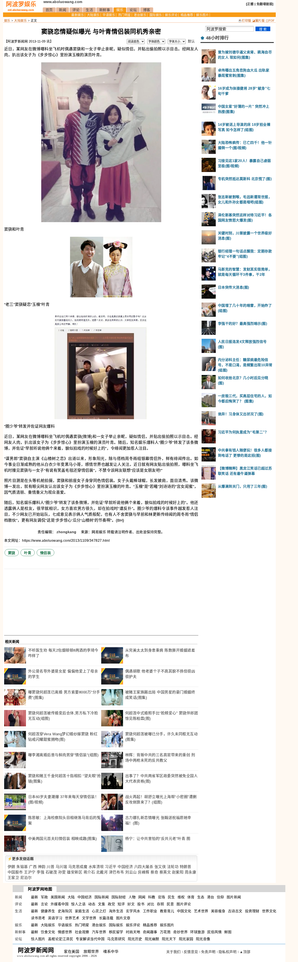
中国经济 (125, 867)
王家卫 (13, 878)
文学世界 (89, 918)
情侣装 (45, 553)
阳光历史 (135, 939)
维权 (181, 897)
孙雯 (62, 872)
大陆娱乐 (93, 15)
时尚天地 (133, 932)
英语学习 (55, 918)
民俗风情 (214, 932)
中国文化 (184, 911)
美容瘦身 (218, 911)
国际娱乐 (155, 15)
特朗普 (185, 867)
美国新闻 (58, 897)
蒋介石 (89, 872)
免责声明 (208, 952)
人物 (132, 897)
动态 (91, 904)
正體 (250, 4)
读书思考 (38, 918)
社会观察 (82, 932)
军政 (44, 897)
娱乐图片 (202, 15)
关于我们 (173, 952)
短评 (121, 904)
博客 (146, 10)
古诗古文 (235, 911)
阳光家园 (186, 939)
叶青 (27, 553)
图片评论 (183, 904)
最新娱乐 (77, 15)
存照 (160, 904)
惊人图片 (38, 939)
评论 (76, 10)
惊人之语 (78, 904)
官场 (161, 897)
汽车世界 (99, 932)
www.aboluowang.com (62, 2)
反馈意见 (191, 952)
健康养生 (48, 911)
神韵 (42, 867)
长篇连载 (106, 918)
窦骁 (11, 553)
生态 (200, 897)
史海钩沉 (65, 911)
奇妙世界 (180, 932)
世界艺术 (72, 918)
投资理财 (252, 911)
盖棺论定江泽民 (60, 939)
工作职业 (150, 911)
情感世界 (65, 932)
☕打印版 (244, 20)
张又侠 (160, 867)
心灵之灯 (99, 911)
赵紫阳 (178, 872)
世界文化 (269, 911)
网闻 (142, 897)
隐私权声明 (228, 952)
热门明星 (124, 15)
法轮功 (173, 867)
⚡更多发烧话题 (21, 859)
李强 (40, 872)
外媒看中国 (60, 904)
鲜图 (227, 932)
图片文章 (123, 918)
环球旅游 (197, 932)
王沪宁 (30, 872)
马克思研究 (116, 939)
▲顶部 (245, 952)
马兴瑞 (61, 867)
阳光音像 (203, 939)
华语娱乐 (109, 15)
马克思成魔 (77, 867)
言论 (44, 904)
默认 (191, 41)
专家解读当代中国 (90, 939)
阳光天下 (169, 939)
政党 (111, 904)
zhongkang (67, 532)
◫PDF (270, 20)
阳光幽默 (152, 939)
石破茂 (51, 872)
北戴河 (102, 872)
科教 (151, 897)
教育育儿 (167, 911)
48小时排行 (217, 38)
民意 (170, 904)
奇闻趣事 (150, 932)
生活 (89, 10)
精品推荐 (187, 15)
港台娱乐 (140, 15)
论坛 (133, 10)
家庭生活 (82, 911)
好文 (131, 904)
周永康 (190, 872)
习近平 (110, 867)
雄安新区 (74, 872)
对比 (150, 904)
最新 (34, 897)
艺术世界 (201, 911)
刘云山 (131, 872)
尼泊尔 (26, 878)
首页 (49, 10)
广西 (33, 867)
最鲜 (34, 932)
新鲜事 (104, 10)
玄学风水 (133, 911)
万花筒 (165, 932)
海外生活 (116, 911)
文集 (101, 904)
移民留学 (116, 932)
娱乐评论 (171, 15)
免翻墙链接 (264, 4)
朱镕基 (22, 867)
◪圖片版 (258, 20)
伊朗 (11, 867)
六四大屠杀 (143, 867)
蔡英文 (165, 872)
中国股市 (15, 872)
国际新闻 (101, 897)
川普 (50, 867)
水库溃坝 (96, 867)
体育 (191, 897)
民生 (171, 897)
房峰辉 (143, 872)
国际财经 (118, 897)
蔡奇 (154, 872)
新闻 (62, 10)
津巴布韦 (116, 872)
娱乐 (119, 10)
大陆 (71, 897)
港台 (210, 897)
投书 (140, 904)
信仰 (220, 897)
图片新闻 (234, 897)
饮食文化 (48, 932)
